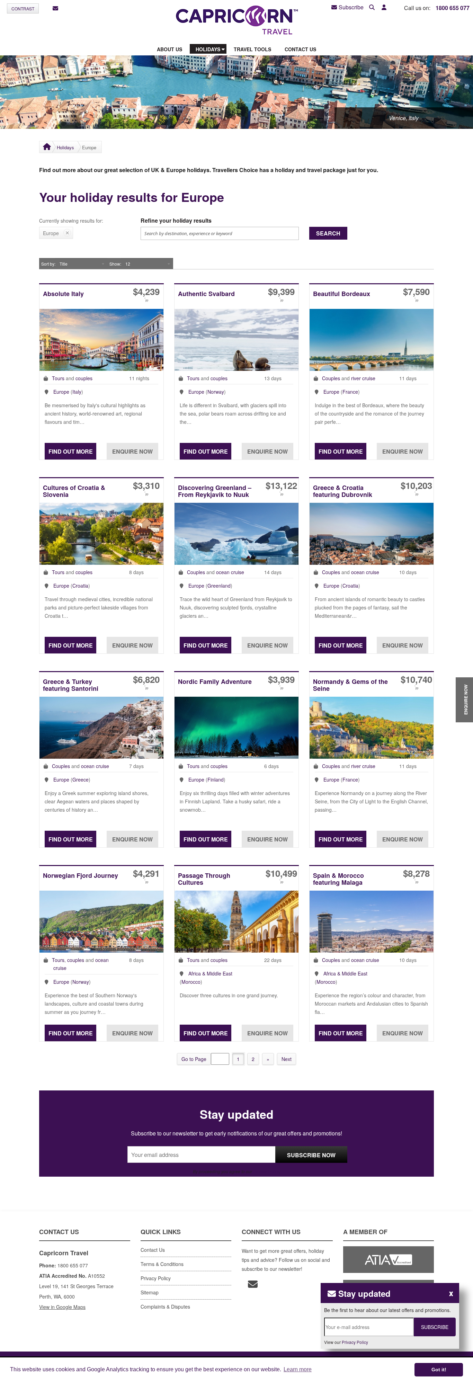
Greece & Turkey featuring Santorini (70, 685)
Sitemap (150, 1292)
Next (287, 1058)
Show (114, 264)
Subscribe (351, 7)
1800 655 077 (453, 8)
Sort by (47, 264)
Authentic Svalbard (206, 294)
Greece (80, 779)
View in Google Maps (62, 1306)
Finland (215, 779)
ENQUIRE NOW (466, 700)
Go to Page (193, 1058)
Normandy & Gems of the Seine (350, 685)
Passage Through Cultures (204, 879)
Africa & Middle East (210, 973)
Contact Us (153, 1249)
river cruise (363, 378)
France (350, 391)
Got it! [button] (438, 1369)
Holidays (65, 147)
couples (83, 378)
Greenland (219, 585)
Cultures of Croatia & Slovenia (74, 491)
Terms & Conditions (162, 1263)
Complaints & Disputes (165, 1306)
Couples (331, 378)
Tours (58, 378)
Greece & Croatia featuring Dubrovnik (342, 491)
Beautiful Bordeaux (341, 294)
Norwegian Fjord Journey (80, 876)
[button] (384, 7)
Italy (76, 391)
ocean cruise (230, 572)
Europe (61, 391)
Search (328, 233)
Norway (215, 391)
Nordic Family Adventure (215, 682)
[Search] (372, 7)
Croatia (80, 585)
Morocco (190, 981)
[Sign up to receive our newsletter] (55, 8)
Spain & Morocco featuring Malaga (338, 879)
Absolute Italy (63, 294)
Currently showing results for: (71, 220)
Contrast (22, 8)
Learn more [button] (298, 1369)
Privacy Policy (266, 1171)
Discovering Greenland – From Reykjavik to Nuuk (214, 491)
